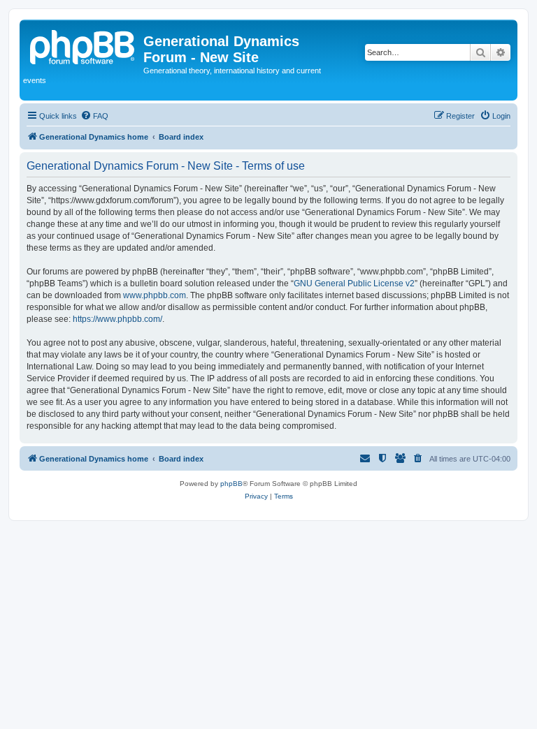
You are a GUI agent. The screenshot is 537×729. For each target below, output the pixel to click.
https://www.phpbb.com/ (117, 319)
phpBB (231, 483)
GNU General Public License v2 (354, 283)
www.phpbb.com (154, 295)
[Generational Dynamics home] (83, 45)
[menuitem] (94, 116)
